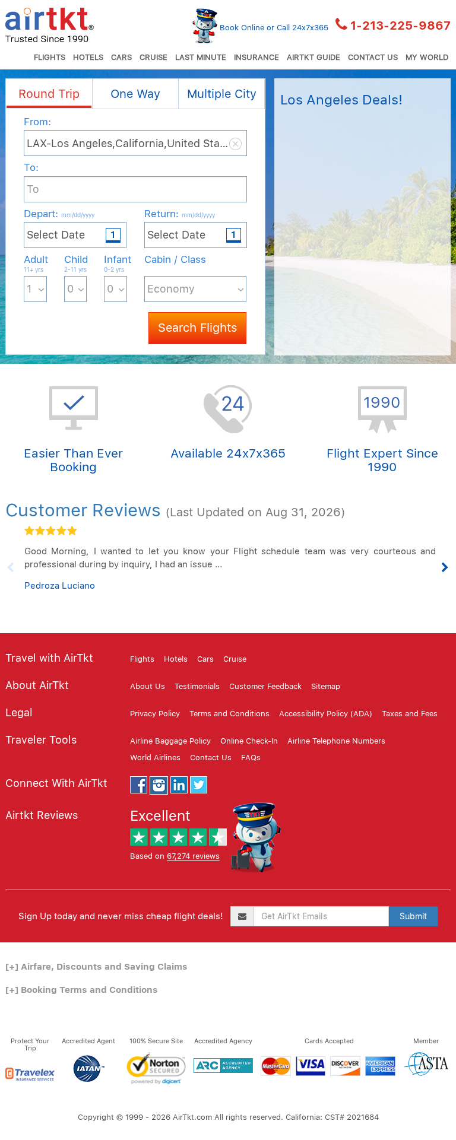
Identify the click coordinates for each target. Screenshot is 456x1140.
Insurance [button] (256, 57)
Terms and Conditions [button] (229, 713)
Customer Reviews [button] (83, 509)
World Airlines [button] (155, 757)
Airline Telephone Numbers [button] (336, 740)
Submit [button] (413, 916)
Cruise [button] (153, 57)
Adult (35, 263)
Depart (59, 214)
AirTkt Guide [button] (313, 57)
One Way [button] (135, 94)
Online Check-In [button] (249, 740)
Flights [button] (49, 57)
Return (179, 214)
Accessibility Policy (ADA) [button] (325, 713)
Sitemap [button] (325, 686)
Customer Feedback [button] (265, 686)
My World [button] (427, 57)
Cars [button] (121, 57)
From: (37, 122)
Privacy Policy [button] (155, 713)
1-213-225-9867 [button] (400, 25)
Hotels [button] (88, 57)
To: (31, 167)
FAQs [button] (251, 757)
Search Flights (197, 327)
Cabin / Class (175, 259)
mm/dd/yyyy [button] (77, 214)
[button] (49, 23)
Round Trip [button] (49, 94)
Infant (115, 263)
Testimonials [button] (197, 686)
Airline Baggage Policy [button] (170, 740)
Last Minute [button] (200, 57)
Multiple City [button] (221, 94)
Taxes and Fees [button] (410, 713)
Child (75, 263)
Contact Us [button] (373, 57)
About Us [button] (147, 686)
